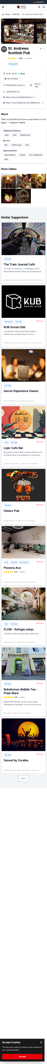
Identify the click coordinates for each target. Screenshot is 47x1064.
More (23, 778)
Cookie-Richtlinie (12, 1050)
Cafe (6, 442)
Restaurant (24, 562)
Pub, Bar (16, 14)
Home (7, 14)
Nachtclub (9, 321)
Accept (22, 1056)
